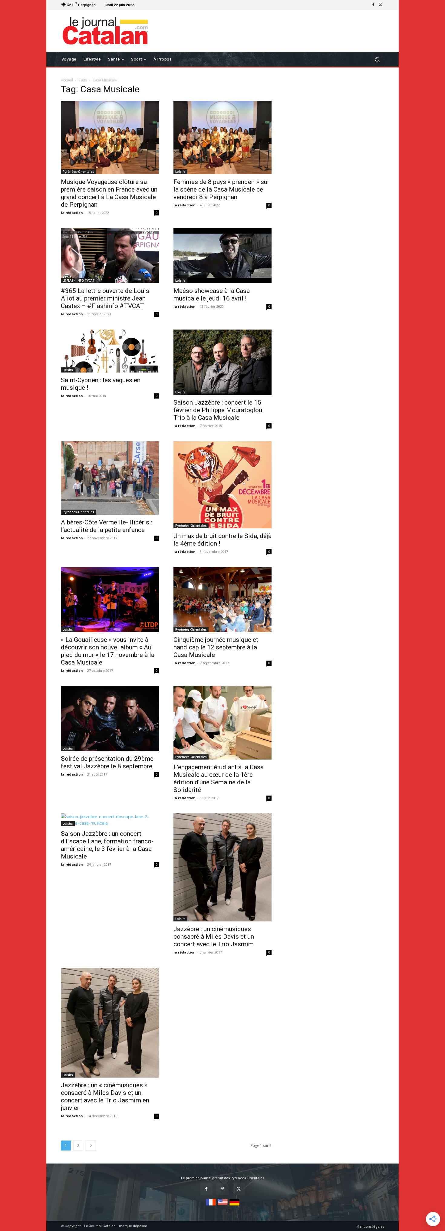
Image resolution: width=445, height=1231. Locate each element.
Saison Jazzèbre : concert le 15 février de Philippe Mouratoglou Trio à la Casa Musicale (217, 410)
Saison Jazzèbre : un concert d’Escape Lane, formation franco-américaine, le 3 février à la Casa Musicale (107, 845)
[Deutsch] (234, 1205)
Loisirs (180, 171)
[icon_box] (144, 5)
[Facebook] (373, 4)
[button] (377, 59)
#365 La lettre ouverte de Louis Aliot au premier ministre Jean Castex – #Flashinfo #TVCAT (105, 298)
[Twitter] (380, 4)
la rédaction (72, 212)
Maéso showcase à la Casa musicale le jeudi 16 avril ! (211, 294)
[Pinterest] (222, 1189)
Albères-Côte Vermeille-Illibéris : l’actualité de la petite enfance (106, 526)
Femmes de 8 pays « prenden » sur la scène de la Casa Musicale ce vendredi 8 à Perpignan (221, 189)
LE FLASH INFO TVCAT (79, 280)
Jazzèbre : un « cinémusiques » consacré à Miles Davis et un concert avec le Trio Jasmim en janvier (105, 1096)
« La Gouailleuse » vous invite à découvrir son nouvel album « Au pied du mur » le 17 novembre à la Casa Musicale (107, 651)
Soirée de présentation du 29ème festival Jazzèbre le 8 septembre (107, 762)
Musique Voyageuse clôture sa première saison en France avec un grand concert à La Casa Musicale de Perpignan (109, 193)
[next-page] (91, 1146)
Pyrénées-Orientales (78, 171)
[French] (211, 1205)
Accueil (67, 80)
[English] (222, 1205)
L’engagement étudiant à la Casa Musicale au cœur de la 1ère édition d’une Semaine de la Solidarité (218, 778)
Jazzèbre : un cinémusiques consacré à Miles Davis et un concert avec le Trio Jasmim (213, 936)
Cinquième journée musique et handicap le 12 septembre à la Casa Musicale (215, 647)
